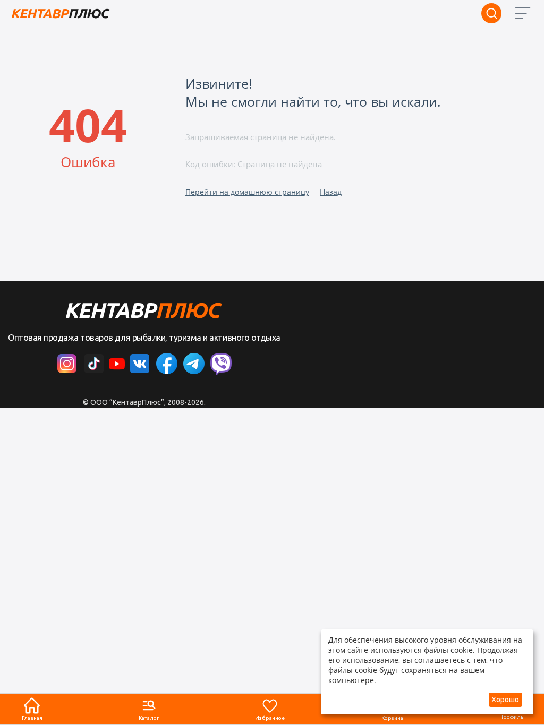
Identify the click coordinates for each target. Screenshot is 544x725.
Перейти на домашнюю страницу (247, 192)
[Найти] (491, 13)
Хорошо (505, 699)
